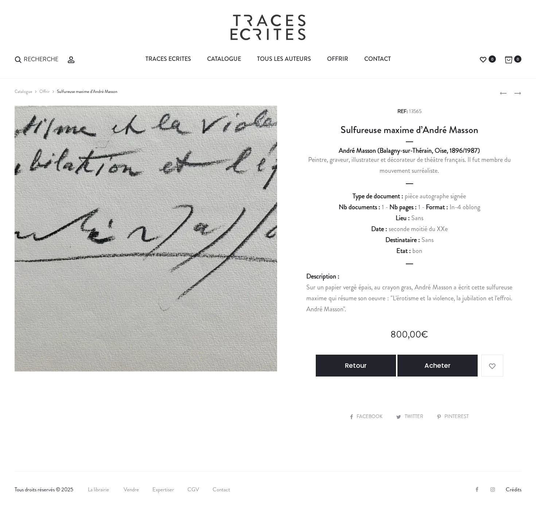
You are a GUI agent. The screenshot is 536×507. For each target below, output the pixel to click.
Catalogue (224, 59)
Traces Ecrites (168, 59)
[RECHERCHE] (18, 59)
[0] (483, 59)
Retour (356, 365)
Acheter (437, 365)
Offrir (337, 59)
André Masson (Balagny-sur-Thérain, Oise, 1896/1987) (409, 150)
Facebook (370, 416)
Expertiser (163, 489)
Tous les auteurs (284, 59)
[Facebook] (476, 489)
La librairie (99, 489)
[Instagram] (492, 489)
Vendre (131, 489)
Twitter (414, 416)
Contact (377, 59)
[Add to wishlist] (492, 366)
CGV (193, 489)
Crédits (513, 489)
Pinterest (456, 416)
